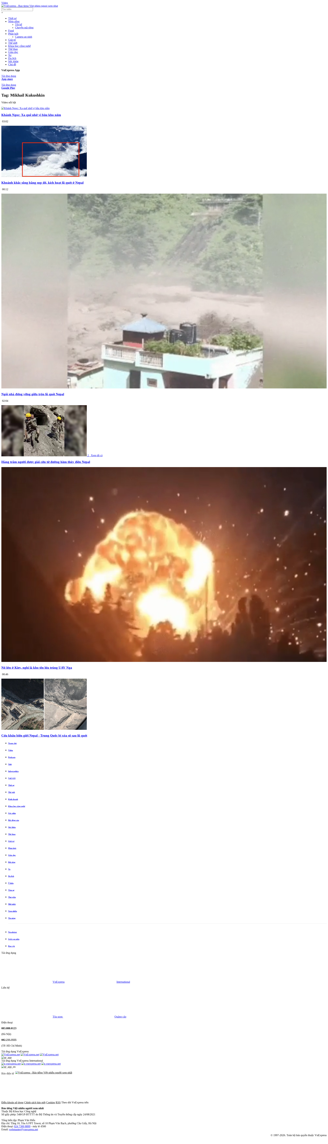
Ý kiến (10, 883)
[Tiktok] (270, 1102)
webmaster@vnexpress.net (23, 1129)
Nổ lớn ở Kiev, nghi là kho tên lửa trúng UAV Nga (36, 667)
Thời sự (12, 18)
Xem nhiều (12, 911)
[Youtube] (218, 1102)
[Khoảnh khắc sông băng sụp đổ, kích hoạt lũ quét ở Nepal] (44, 176)
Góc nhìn (12, 813)
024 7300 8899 (22, 1126)
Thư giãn (12, 897)
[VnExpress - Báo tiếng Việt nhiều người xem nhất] (29, 5)
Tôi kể (18, 24)
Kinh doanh (13, 799)
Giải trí (12, 39)
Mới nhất (12, 904)
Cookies (50, 1102)
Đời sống (11, 862)
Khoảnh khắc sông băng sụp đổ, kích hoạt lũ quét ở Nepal (42, 182)
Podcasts (11, 757)
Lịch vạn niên (13, 939)
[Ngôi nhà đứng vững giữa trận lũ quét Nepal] (164, 387)
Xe (9, 55)
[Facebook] (114, 1102)
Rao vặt (11, 946)
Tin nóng (12, 918)
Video (4, 2)
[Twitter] (166, 1102)
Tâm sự (11, 890)
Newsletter (12, 932)
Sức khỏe (13, 61)
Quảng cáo (120, 1016)
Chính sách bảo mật (34, 1102)
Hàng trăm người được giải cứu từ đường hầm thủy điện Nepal (45, 462)
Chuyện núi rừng (24, 27)
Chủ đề (12, 64)
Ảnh (10, 764)
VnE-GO (12, 778)
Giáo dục (13, 52)
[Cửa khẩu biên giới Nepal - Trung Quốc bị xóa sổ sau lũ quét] (44, 728)
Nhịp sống (13, 21)
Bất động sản (13, 820)
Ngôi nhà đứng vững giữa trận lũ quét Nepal (32, 394)
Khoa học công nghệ (19, 46)
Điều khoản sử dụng (12, 1102)
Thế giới (12, 42)
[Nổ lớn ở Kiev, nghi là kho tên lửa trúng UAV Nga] (164, 661)
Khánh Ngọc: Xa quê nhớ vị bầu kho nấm (31, 115)
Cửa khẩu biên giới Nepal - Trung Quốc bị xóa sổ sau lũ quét (44, 735)
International (123, 981)
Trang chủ (12, 743)
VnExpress (59, 981)
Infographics (13, 771)
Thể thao (13, 49)
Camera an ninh (23, 36)
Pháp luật (13, 33)
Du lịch (12, 58)
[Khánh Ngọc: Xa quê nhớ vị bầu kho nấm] (25, 108)
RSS (58, 1102)
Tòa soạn (58, 1016)
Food (11, 30)
